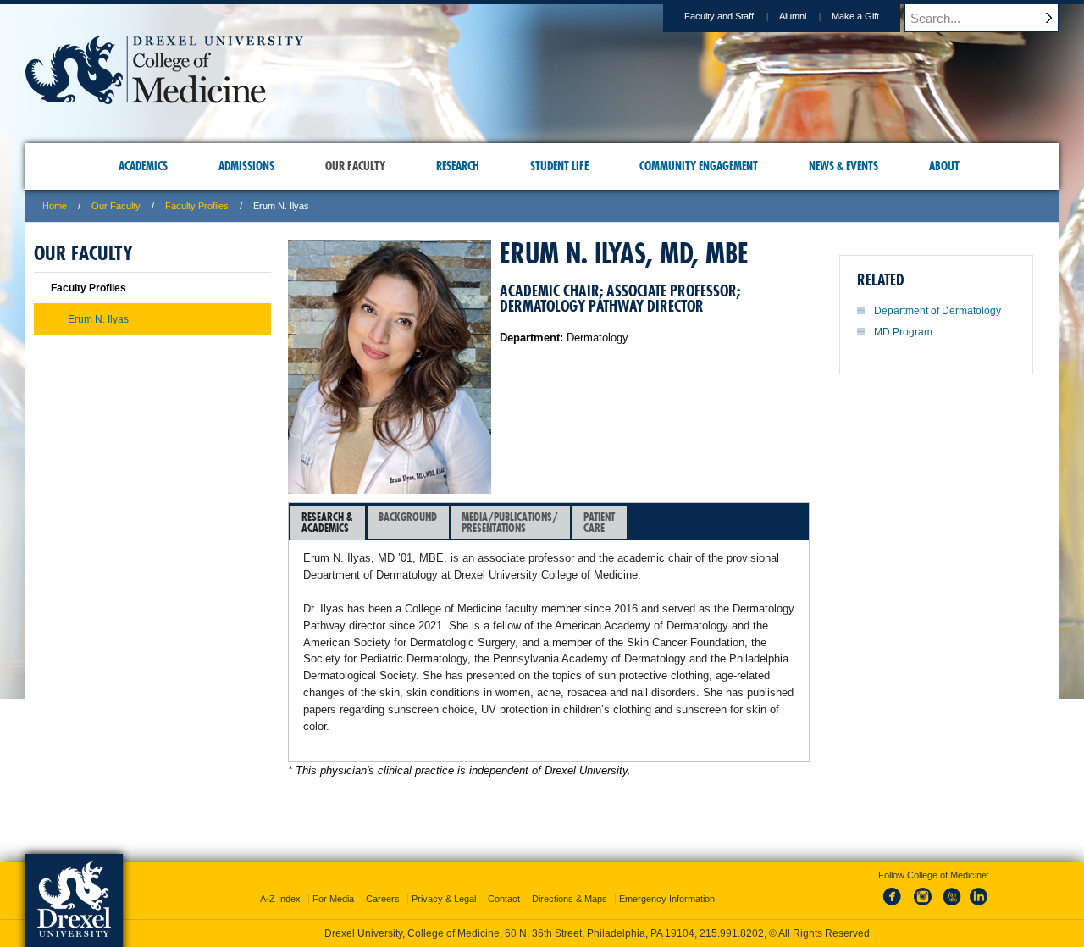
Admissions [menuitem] (246, 166)
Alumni (792, 16)
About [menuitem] (944, 166)
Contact (504, 899)
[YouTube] (951, 906)
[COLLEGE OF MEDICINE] (164, 98)
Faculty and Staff (719, 16)
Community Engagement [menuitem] (698, 166)
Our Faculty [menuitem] (355, 166)
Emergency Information (667, 899)
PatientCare (599, 522)
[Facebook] (895, 906)
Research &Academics (327, 522)
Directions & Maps (569, 899)
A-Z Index (280, 899)
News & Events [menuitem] (843, 166)
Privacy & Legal (444, 899)
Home (54, 206)
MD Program (903, 332)
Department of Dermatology (937, 311)
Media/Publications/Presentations (510, 522)
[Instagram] (923, 906)
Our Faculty (116, 206)
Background (408, 516)
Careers (383, 899)
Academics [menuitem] (143, 166)
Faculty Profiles (197, 206)
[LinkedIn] (979, 906)
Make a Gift (855, 16)
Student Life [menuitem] (559, 166)
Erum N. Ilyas (98, 319)
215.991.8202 (732, 933)
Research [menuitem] (457, 166)
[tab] (327, 523)
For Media (333, 899)
